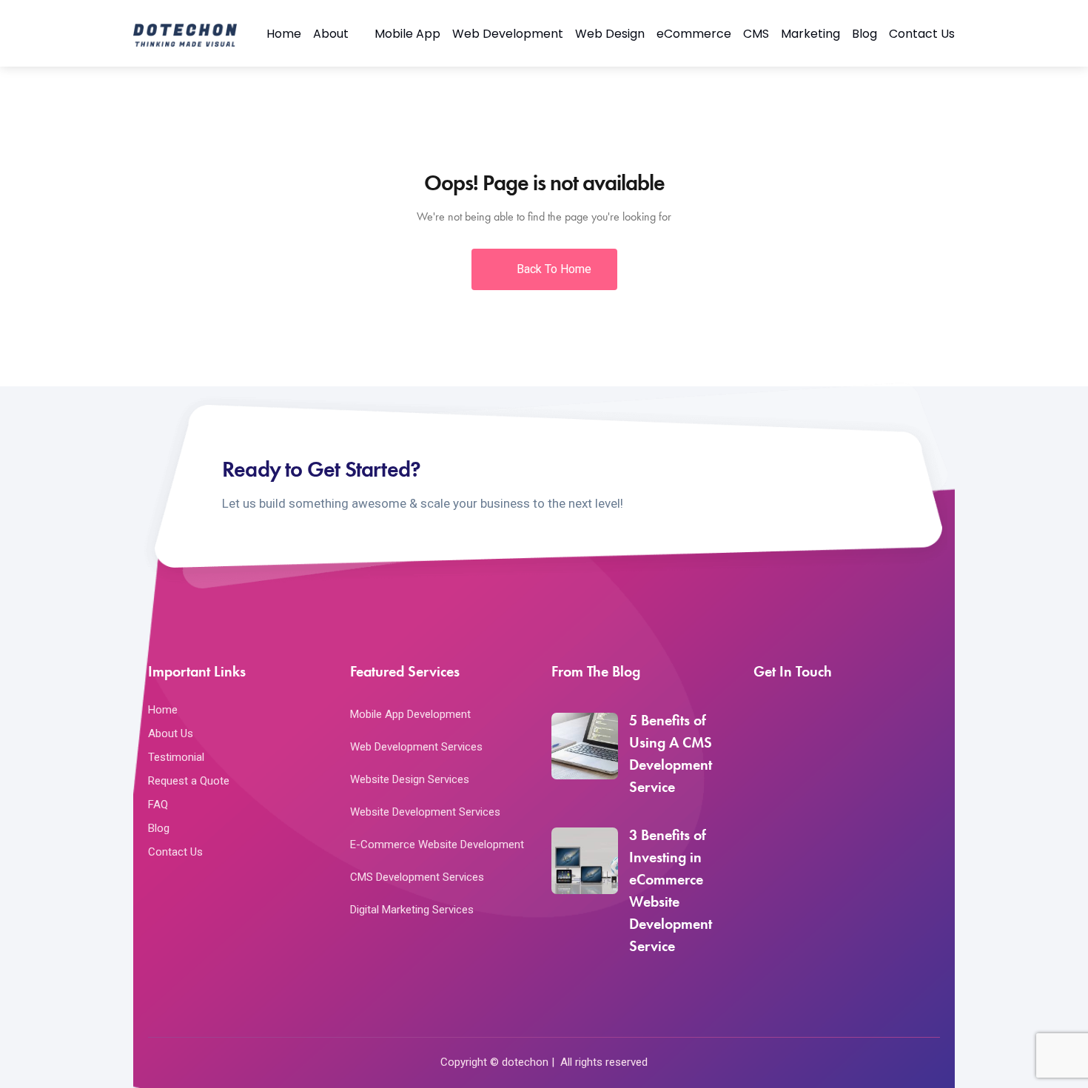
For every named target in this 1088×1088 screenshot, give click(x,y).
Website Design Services (409, 779)
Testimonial (176, 757)
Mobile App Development (410, 714)
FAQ (158, 804)
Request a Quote (188, 781)
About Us (170, 733)
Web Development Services (416, 746)
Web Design (610, 33)
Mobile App (407, 33)
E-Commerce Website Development (437, 844)
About (331, 33)
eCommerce (694, 33)
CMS (756, 33)
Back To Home (552, 269)
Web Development (507, 33)
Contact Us (922, 33)
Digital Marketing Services (412, 909)
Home (283, 33)
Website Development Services (425, 812)
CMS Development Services (417, 877)
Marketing (810, 33)
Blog (864, 33)
